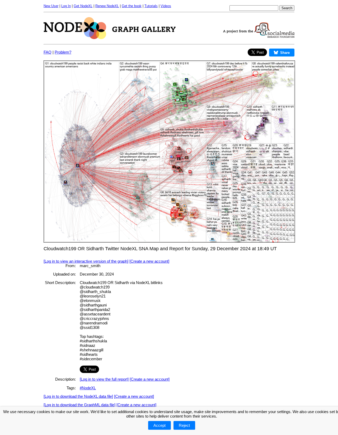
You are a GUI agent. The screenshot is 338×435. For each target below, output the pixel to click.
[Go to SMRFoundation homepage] (258, 36)
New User (51, 6)
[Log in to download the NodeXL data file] (78, 396)
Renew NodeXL (107, 6)
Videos (166, 6)
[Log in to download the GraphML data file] (79, 405)
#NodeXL (88, 388)
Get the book (132, 6)
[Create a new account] (149, 261)
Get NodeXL (83, 6)
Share (285, 53)
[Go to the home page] (110, 37)
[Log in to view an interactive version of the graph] (86, 261)
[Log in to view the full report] (104, 379)
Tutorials (151, 6)
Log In (66, 6)
